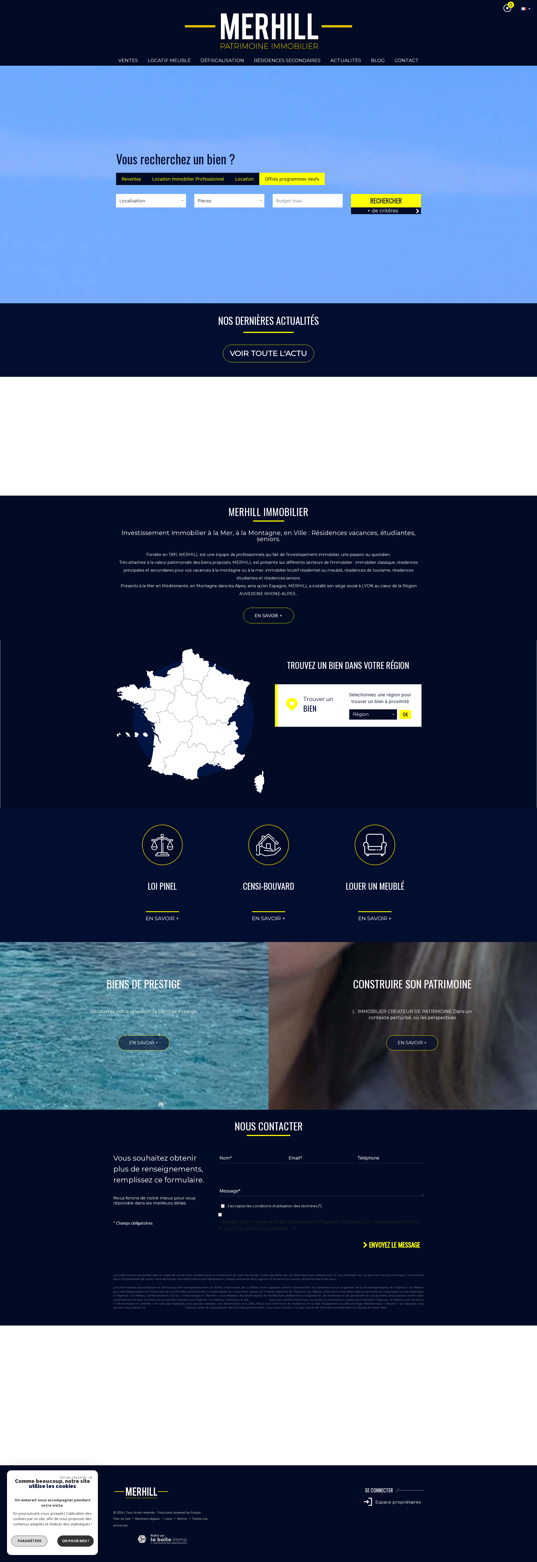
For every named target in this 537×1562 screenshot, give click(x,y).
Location (244, 179)
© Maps (499, 1462)
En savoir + (53, 465)
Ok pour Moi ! (75, 1540)
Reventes (131, 179)
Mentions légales (147, 1519)
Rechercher (386, 200)
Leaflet (482, 1462)
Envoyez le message (394, 1244)
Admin (182, 1519)
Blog (378, 60)
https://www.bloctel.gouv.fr (166, 1307)
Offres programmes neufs (292, 179)
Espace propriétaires (397, 1502)
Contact (407, 60)
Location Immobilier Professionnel (188, 179)
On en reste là (73, 1477)
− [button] (8, 1341)
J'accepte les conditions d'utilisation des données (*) (274, 1206)
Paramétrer (29, 1540)
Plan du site (121, 1519)
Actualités (345, 60)
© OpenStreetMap (523, 1462)
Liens (168, 1519)
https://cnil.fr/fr (259, 1299)
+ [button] (8, 1332)
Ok (405, 714)
